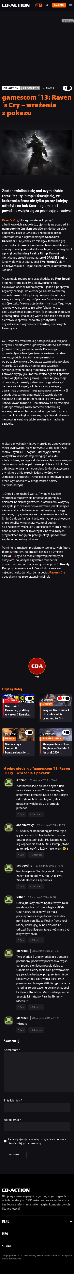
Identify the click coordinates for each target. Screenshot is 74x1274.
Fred (37, 677)
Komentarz (12, 1050)
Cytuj (22, 814)
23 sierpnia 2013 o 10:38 (49, 865)
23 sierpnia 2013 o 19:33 (45, 950)
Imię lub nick (13, 1100)
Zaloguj (59, 5)
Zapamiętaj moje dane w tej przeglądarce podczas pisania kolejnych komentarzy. (37, 1141)
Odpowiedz (37, 814)
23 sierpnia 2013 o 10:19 (51, 825)
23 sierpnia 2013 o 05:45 (43, 780)
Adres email (13, 1120)
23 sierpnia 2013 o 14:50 (42, 897)
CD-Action (10, 88)
